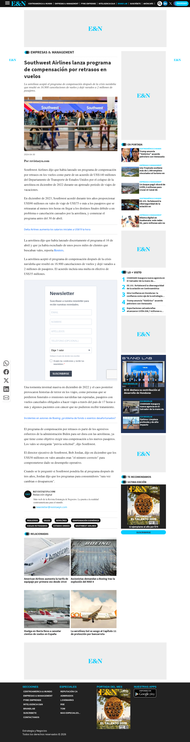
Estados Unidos (61, 525)
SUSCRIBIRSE (143, 532)
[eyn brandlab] (137, 358)
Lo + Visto (135, 272)
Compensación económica (86, 520)
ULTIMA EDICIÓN (137, 482)
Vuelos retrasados (37, 525)
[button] (6, 363)
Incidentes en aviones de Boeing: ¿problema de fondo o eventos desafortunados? (70, 418)
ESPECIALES (68, 686)
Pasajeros (32, 520)
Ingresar (182, 3)
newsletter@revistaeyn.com (51, 507)
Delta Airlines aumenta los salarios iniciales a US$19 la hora (57, 229)
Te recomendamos (139, 477)
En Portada (135, 144)
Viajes (47, 520)
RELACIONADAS (39, 534)
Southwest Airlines (86, 525)
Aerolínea (61, 520)
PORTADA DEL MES (109, 686)
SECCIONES (30, 686)
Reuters (58, 250)
